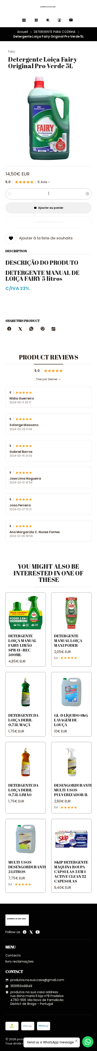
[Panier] (71, 20)
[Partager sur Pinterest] (42, 329)
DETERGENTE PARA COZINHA (54, 32)
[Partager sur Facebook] (9, 329)
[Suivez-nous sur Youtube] (37, 932)
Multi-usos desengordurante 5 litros (27, 867)
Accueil (22, 32)
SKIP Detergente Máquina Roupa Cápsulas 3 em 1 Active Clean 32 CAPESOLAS (71, 872)
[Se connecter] (59, 20)
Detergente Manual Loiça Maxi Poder (68, 640)
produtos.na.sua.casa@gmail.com (37, 980)
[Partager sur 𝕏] (20, 329)
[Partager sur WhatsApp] (31, 329)
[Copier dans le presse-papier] (53, 329)
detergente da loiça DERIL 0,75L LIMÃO (23, 790)
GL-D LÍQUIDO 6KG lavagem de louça (71, 720)
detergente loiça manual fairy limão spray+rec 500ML (22, 645)
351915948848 (21, 986)
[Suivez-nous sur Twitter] (31, 932)
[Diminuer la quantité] (9, 194)
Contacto (13, 955)
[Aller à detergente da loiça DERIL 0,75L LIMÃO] (25, 762)
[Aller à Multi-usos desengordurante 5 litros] (25, 839)
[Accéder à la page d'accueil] (48, 7)
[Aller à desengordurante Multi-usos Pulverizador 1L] (71, 762)
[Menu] (24, 20)
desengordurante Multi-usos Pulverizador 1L (73, 790)
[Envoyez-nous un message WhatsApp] (87, 1041)
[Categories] (36, 20)
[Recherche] (48, 20)
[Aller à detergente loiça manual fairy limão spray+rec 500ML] (25, 612)
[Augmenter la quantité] (87, 194)
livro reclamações (19, 961)
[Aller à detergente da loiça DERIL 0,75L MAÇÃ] (25, 692)
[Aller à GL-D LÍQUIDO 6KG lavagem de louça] (71, 692)
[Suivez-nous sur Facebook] (24, 932)
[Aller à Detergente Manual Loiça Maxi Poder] (71, 612)
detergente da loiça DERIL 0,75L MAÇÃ (23, 720)
